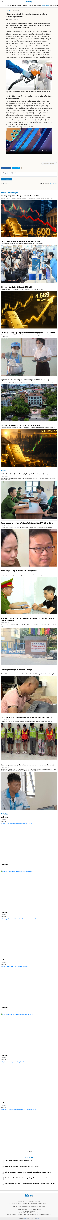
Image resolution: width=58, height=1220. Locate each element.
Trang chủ (8, 10)
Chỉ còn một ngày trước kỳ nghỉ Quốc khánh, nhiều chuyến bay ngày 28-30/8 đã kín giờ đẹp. (22, 243)
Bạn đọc (31, 5)
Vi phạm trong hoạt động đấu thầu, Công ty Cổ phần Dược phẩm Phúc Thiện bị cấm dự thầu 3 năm (27, 619)
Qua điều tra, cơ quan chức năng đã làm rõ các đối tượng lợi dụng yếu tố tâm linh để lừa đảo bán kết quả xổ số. (27, 527)
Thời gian (47, 183)
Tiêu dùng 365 (37, 5)
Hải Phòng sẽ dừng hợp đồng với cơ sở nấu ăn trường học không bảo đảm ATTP (28, 333)
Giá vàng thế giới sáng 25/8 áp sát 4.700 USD (16, 287)
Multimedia (13, 5)
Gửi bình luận (7, 179)
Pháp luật (25, 5)
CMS (26, 1218)
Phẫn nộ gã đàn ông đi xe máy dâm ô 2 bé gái (16, 670)
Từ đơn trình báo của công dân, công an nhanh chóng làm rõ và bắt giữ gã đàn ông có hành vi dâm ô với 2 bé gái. (27, 674)
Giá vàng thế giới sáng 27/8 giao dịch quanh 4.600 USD (20, 196)
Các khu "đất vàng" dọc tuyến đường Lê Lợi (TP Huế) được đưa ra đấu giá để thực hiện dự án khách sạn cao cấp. (27, 382)
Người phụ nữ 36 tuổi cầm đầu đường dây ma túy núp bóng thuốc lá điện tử (26, 717)
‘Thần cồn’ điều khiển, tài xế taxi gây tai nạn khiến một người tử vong (24, 474)
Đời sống (19, 5)
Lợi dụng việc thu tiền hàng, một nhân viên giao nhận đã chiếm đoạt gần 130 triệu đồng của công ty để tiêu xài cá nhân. (29, 575)
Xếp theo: (42, 183)
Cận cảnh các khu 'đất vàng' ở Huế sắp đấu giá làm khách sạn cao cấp (25, 380)
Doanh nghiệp (45, 5)
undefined (4, 817)
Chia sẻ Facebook (7, 167)
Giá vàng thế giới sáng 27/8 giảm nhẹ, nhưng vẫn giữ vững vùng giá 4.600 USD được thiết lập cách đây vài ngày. (27, 198)
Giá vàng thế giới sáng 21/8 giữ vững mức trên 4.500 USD (20, 425)
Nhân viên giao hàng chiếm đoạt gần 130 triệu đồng (19, 571)
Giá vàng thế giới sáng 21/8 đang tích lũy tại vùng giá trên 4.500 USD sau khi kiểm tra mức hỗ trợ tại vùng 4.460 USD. (28, 427)
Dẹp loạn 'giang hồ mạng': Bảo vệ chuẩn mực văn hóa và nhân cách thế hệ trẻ (27, 765)
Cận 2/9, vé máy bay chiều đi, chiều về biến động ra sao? (20, 241)
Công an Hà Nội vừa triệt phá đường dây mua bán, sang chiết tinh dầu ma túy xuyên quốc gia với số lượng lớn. (26, 721)
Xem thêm (29, 1151)
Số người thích (53, 183)
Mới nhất (7, 5)
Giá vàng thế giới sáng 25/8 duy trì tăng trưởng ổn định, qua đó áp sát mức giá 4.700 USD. (22, 289)
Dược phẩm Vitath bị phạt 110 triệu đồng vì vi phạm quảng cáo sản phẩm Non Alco (30, 1183)
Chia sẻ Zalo (16, 167)
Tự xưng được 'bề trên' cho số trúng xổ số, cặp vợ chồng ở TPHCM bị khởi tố (27, 523)
